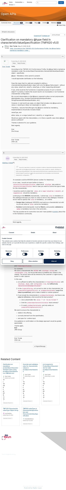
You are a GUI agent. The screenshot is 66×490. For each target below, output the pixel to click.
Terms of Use (6, 480)
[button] (20, 2)
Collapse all (46, 36)
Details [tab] (33, 232)
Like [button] (63, 56)
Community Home (6, 22)
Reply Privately (21, 63)
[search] (38, 2)
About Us (4, 478)
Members (55, 22)
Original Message (40, 346)
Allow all (53, 261)
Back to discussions (9, 32)
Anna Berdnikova (29, 418)
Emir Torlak (6, 66)
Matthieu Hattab (7, 163)
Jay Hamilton (8, 413)
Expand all (37, 36)
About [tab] (54, 232)
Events (45, 22)
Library (28, 22)
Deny (12, 261)
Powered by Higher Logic (33, 488)
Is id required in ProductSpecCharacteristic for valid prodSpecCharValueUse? (50, 367)
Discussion (18, 22)
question (56, 212)
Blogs (37, 22)
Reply (14, 63)
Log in (61, 2)
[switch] (24, 254)
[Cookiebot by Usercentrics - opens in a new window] (56, 227)
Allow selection (33, 261)
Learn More (5, 467)
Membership (5, 465)
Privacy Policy (6, 482)
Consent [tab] (11, 232)
